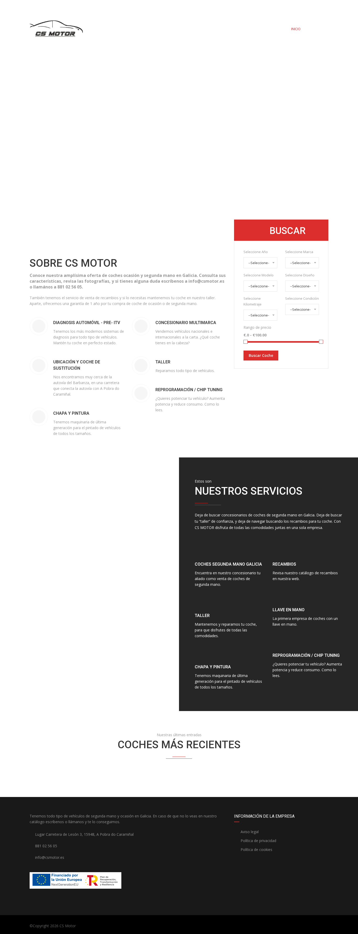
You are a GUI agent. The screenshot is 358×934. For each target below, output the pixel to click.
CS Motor (67, 925)
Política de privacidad (258, 840)
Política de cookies (256, 849)
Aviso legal (249, 831)
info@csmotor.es (87, 6)
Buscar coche (261, 355)
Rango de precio (257, 327)
